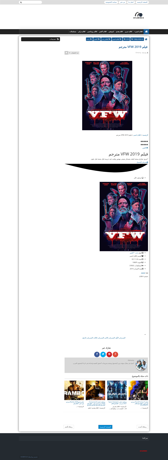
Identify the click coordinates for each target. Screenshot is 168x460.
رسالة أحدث (142, 427)
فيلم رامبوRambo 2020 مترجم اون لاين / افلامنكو (75, 402)
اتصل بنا (131, 2)
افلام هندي (119, 31)
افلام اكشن (103, 31)
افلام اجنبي (139, 31)
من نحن (122, 2)
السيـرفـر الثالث (98, 338)
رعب (88, 39)
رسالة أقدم (68, 427)
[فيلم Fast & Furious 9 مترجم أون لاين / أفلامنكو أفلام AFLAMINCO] (138, 390)
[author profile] (141, 365)
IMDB (143, 273)
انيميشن (111, 31)
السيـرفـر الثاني (109, 338)
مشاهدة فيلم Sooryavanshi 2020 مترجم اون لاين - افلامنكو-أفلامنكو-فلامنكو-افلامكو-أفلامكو (96, 403)
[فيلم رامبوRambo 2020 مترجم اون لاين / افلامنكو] (74, 390)
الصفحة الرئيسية (105, 427)
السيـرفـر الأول (120, 338)
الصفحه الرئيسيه (142, 2)
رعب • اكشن (134, 253)
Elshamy (131, 360)
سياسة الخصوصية (111, 2)
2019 (127, 39)
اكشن (95, 39)
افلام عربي (128, 31)
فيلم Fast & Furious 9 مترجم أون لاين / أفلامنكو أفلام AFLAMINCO (139, 403)
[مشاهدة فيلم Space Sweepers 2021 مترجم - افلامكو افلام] (117, 390)
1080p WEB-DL (138, 39)
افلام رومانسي (92, 31)
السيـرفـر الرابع (88, 338)
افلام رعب (105, 39)
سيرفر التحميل (142, 162)
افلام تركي (81, 31)
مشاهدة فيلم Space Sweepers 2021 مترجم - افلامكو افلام (117, 402)
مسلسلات (73, 31)
